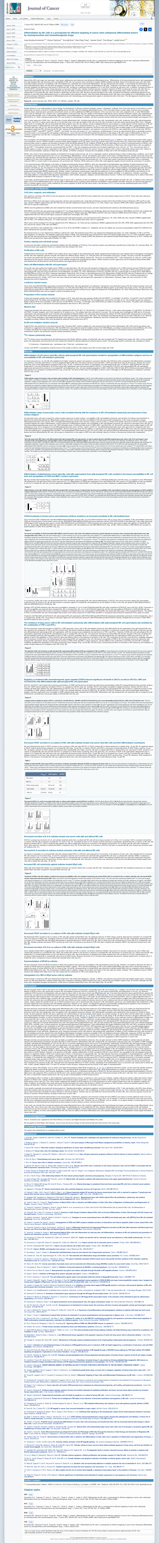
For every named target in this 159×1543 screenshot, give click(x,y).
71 (102, 1068)
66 (92, 1016)
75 (53, 1090)
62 (137, 991)
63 (139, 991)
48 (46, 169)
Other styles (38, 65)
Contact (56, 18)
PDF (142, 24)
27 (113, 140)
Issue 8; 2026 (11, 25)
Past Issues (10, 48)
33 (97, 1068)
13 (43, 127)
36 (72, 145)
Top (13, 77)
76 (25, 1098)
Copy (28, 65)
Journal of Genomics (13, 109)
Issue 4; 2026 (11, 40)
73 (118, 1080)
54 (61, 176)
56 (65, 481)
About (15, 18)
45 (39, 168)
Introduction (13, 79)
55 (135, 208)
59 (84, 245)
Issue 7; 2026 (11, 29)
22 (34, 136)
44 (72, 161)
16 (142, 129)
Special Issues (11, 63)
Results (13, 84)
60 (93, 254)
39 (87, 154)
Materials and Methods (13, 81)
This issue (64, 25)
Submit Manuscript (37, 18)
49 (56, 171)
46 (41, 168)
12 (96, 126)
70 (100, 1068)
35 (69, 145)
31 (126, 141)
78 (27, 1098)
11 (94, 126)
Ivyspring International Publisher (84, 1537)
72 (104, 1078)
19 (71, 133)
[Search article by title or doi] (19, 67)
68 (94, 1016)
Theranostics (13, 105)
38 (84, 154)
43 (100, 159)
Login (49, 18)
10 (74, 124)
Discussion (13, 86)
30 (111, 141)
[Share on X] (145, 29)
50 (32, 173)
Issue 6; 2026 (11, 33)
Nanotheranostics (13, 113)
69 (78, 1017)
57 (137, 208)
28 (84, 141)
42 (75, 157)
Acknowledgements (13, 87)
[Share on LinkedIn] (150, 29)
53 (34, 173)
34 (87, 143)
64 (105, 993)
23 (111, 140)
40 (99, 156)
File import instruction (58, 71)
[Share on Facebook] (141, 29)
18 (89, 131)
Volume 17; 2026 (12, 44)
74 (44, 1081)
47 (44, 169)
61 (86, 245)
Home (8, 18)
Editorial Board (12, 52)
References (13, 89)
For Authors (24, 18)
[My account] (151, 18)
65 (108, 993)
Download (47, 71)
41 (33, 157)
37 (127, 147)
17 (87, 131)
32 (85, 143)
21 (73, 133)
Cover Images (11, 55)
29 (97, 141)
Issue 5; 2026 (11, 37)
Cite (72, 25)
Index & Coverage (12, 59)
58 (86, 213)
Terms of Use (122, 1539)
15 (45, 127)
